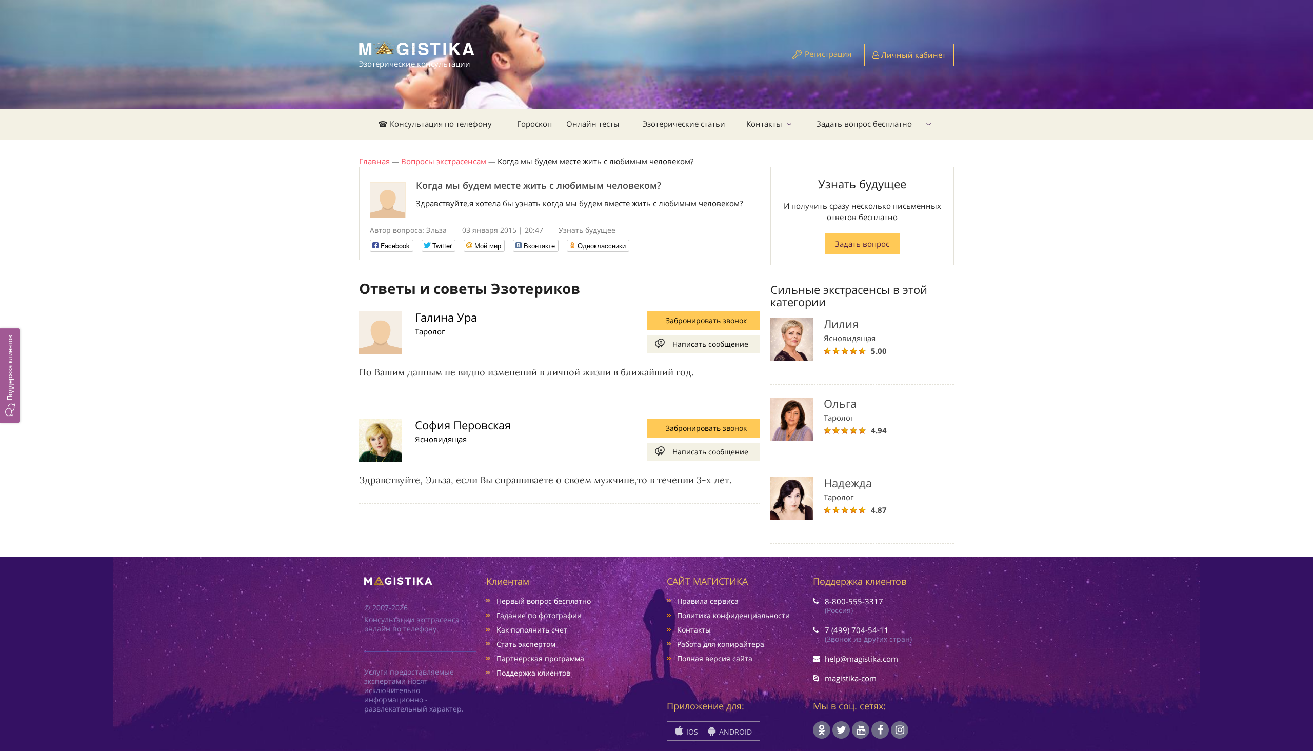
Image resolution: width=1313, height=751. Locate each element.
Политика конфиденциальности (733, 615)
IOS (691, 732)
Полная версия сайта (714, 658)
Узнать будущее (587, 230)
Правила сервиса (708, 601)
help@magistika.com (861, 659)
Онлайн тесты (593, 123)
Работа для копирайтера (720, 644)
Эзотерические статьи (684, 123)
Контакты (764, 123)
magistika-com (851, 678)
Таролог (430, 331)
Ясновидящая (441, 439)
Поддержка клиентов (533, 673)
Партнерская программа (540, 658)
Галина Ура (446, 317)
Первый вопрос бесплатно (543, 601)
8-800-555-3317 (854, 601)
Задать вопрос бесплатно (864, 123)
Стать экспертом (525, 644)
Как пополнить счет (531, 630)
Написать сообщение (710, 344)
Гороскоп (534, 123)
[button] (10, 375)
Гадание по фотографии (539, 615)
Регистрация (828, 54)
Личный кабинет (912, 55)
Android (734, 732)
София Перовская (463, 424)
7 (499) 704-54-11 (857, 630)
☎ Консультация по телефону (435, 123)
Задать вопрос (862, 244)
